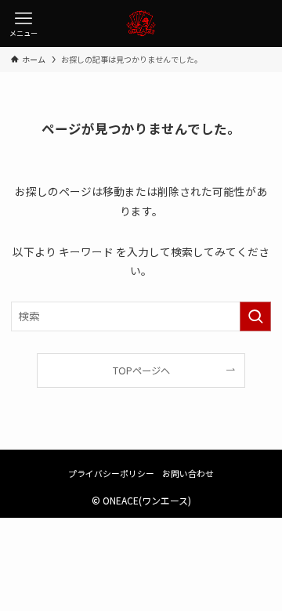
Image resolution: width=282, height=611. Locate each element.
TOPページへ (141, 370)
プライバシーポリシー (111, 473)
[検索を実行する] (255, 316)
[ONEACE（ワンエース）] (141, 23)
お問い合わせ (188, 473)
